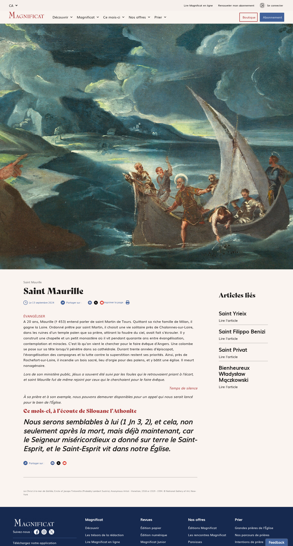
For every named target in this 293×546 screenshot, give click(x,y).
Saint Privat (233, 349)
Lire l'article (229, 320)
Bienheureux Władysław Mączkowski (234, 373)
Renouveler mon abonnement (236, 5)
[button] (90, 303)
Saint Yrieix (232, 313)
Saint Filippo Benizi (242, 331)
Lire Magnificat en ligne (198, 5)
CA (11, 5)
